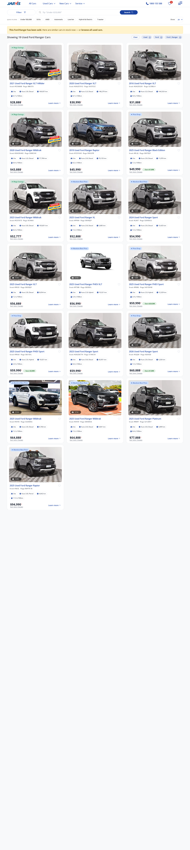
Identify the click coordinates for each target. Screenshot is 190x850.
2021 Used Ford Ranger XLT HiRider (27, 83)
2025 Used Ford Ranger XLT (23, 284)
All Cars (32, 3)
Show (172, 19)
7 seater (100, 19)
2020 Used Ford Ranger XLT (82, 83)
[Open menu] (180, 3)
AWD (47, 19)
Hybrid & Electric (85, 19)
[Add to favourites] (59, 83)
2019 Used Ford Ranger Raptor (84, 150)
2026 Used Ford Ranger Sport (143, 351)
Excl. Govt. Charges (16, 104)
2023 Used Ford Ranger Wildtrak (25, 217)
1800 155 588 (155, 3)
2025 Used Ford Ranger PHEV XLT (85, 284)
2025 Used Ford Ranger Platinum (145, 418)
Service (78, 3)
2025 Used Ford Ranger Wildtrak (25, 418)
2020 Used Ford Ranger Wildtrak (25, 150)
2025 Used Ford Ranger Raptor (25, 485)
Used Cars (48, 3)
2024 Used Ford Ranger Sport (143, 217)
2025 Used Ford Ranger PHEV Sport (146, 284)
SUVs (39, 19)
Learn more (53, 103)
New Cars (64, 3)
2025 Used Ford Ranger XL (82, 217)
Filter (19, 12)
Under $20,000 (26, 19)
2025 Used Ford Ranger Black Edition (147, 150)
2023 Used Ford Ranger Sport (83, 351)
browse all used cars (91, 29)
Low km (71, 19)
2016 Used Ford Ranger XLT (142, 83)
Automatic (58, 19)
